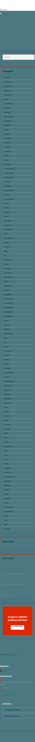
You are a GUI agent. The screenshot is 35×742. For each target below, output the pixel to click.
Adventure (8, 91)
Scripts (6, 412)
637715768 (5, 688)
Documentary (9, 199)
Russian (7, 403)
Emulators (7, 225)
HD (5, 256)
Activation (8, 82)
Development (9, 190)
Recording (7, 386)
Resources (8, 399)
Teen (6, 459)
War (5, 520)
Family (6, 242)
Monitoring (8, 299)
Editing (6, 212)
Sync (6, 451)
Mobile (6, 290)
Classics (7, 143)
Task (6, 455)
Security (7, 416)
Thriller (6, 464)
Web (5, 525)
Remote (7, 394)
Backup (7, 112)
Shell (5, 433)
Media (6, 282)
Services (7, 425)
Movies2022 (8, 303)
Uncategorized (9, 477)
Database (7, 186)
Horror (6, 264)
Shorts (6, 438)
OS (5, 342)
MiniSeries (7, 286)
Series (6, 420)
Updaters (7, 481)
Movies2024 (8, 312)
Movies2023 (8, 308)
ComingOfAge (9, 169)
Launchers (7, 273)
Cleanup (7, 151)
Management (9, 277)
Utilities (6, 490)
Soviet (6, 442)
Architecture (8, 104)
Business (7, 134)
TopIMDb (7, 468)
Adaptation (8, 86)
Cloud (6, 160)
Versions (7, 499)
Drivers (6, 208)
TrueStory (7, 472)
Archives (7, 108)
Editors (6, 216)
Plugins (6, 364)
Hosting (7, 269)
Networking (8, 334)
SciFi (5, 407)
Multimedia (8, 316)
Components (9, 173)
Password (7, 351)
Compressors (9, 177)
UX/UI (6, 494)
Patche (6, 355)
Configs (7, 182)
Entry (6, 234)
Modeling (7, 295)
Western (7, 529)
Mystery (7, 329)
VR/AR (6, 516)
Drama (6, 203)
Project (6, 377)
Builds (6, 130)
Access (6, 78)
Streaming (8, 446)
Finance (7, 247)
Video (6, 503)
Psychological (9, 381)
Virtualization (9, 507)
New (5, 338)
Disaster (7, 195)
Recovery (7, 390)
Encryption (8, 229)
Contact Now (17, 626)
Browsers (7, 125)
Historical (7, 260)
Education (7, 221)
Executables (8, 238)
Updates (7, 485)
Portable (7, 368)
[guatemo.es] (3, 10)
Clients (6, 156)
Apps (6, 99)
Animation (8, 95)
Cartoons (7, 138)
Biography (7, 121)
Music (6, 321)
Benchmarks (8, 117)
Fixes (6, 251)
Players (6, 360)
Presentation (8, 373)
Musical (7, 325)
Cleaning (7, 147)
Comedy (7, 164)
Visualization (8, 512)
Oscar (6, 347)
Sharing (7, 429)
